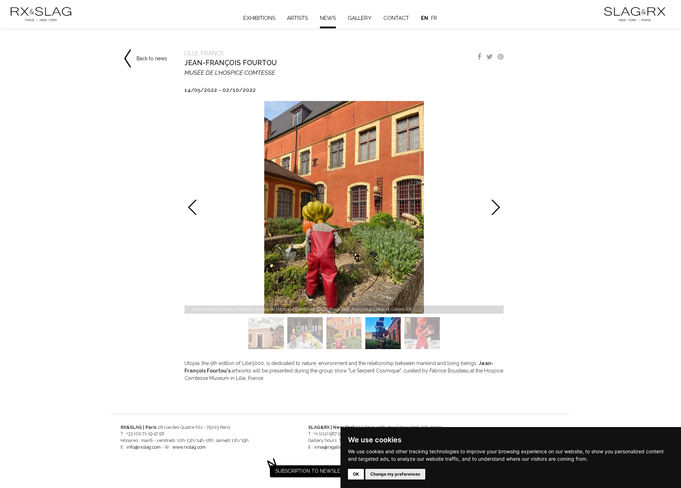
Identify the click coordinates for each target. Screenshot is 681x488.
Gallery (359, 18)
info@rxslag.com (144, 447)
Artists (297, 18)
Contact (396, 18)
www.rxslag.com (189, 447)
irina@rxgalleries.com (336, 447)
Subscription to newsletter (314, 471)
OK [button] (356, 474)
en (424, 18)
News (328, 18)
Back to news (152, 58)
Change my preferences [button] (395, 474)
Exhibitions (259, 18)
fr (434, 18)
